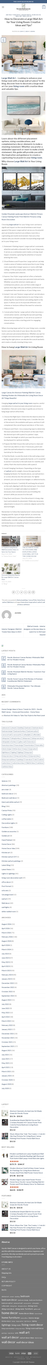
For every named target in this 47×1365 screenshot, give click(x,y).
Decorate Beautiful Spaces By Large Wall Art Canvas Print (11, 577)
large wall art (14, 224)
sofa (35, 759)
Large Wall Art (9, 78)
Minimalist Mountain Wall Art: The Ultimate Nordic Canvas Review (23, 687)
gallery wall (22, 742)
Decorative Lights (8, 823)
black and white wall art (10, 802)
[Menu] (3, 7)
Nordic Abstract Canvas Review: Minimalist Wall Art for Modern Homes (25, 658)
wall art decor (6, 763)
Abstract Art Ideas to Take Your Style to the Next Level (24, 715)
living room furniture (21, 756)
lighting (14, 752)
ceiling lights (27, 735)
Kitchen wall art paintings (11, 861)
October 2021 (7, 1042)
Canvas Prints (26, 14)
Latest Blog (6, 865)
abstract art (5, 728)
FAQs (4, 1277)
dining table (5, 742)
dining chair (5, 738)
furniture (14, 742)
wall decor (26, 604)
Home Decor (36, 14)
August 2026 (6, 924)
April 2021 (6, 1067)
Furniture (5, 827)
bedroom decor (37, 728)
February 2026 (7, 937)
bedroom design (7, 731)
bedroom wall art (33, 731)
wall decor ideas (7, 767)
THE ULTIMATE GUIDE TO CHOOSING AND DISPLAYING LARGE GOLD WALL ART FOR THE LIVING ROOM (30, 552)
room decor (28, 759)
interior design (6, 749)
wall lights (5, 907)
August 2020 (6, 1084)
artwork (13, 728)
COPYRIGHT (7, 1286)
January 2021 (7, 1076)
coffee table (36, 735)
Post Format (6, 886)
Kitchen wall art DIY (9, 857)
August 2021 (6, 1050)
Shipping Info (6, 1273)
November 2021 (8, 1038)
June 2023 (5, 958)
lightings (20, 752)
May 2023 (5, 962)
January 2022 (7, 1029)
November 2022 (8, 987)
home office (39, 745)
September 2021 (8, 1046)
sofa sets (5, 890)
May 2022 (5, 1012)
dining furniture (16, 738)
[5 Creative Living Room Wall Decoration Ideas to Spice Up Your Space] (11, 541)
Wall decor (27, 16)
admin (32, 31)
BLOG (4, 1290)
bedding (20, 728)
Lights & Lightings (8, 873)
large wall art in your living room (20, 403)
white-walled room (9, 911)
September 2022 (8, 996)
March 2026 (6, 933)
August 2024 (6, 941)
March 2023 (6, 970)
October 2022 (7, 991)
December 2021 (8, 1034)
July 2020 (5, 1088)
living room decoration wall (12, 878)
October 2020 (7, 1080)
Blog (3, 806)
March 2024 (6, 949)
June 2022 (5, 1008)
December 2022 (8, 983)
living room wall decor (9, 759)
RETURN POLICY (8, 1281)
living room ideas (34, 756)
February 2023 (7, 975)
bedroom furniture (20, 731)
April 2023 (6, 966)
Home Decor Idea (8, 848)
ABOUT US (6, 1269)
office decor (6, 882)
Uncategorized (7, 894)
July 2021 (5, 1055)
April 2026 (6, 928)
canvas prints (17, 735)
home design (19, 745)
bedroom (28, 728)
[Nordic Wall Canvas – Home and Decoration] (23, 7)
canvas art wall (6, 735)
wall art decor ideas (18, 763)
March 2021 (6, 1071)
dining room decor (37, 738)
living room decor (7, 756)
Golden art (6, 836)
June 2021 (5, 1059)
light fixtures (6, 752)
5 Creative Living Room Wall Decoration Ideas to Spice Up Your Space (10, 550)
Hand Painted (7, 840)
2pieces (4, 781)
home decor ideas (7, 745)
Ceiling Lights (7, 815)
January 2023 (7, 979)
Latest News (6, 869)
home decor (24, 602)
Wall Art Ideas (30, 763)
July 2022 (5, 1004)
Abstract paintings (13, 14)
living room (18, 86)
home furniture (29, 745)
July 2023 (5, 954)
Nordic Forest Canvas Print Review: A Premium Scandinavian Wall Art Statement (25, 680)
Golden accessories (9, 831)
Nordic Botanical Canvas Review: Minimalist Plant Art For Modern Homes (26, 666)
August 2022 (6, 1000)
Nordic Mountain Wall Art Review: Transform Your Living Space (26, 673)
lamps (25, 749)
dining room (26, 738)
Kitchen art (6, 852)
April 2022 (6, 1017)
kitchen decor (17, 749)
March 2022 (6, 1021)
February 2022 (7, 1025)
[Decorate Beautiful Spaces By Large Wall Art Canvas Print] (11, 568)
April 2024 (6, 945)
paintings (20, 759)
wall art (19, 16)
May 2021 (5, 1063)
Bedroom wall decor (9, 798)
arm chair (5, 789)
